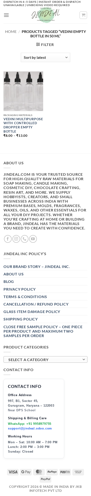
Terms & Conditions (25, 296)
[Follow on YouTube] (33, 239)
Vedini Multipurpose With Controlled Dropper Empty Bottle (23, 125)
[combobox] (46, 359)
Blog (9, 281)
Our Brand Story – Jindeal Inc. (37, 266)
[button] (6, 15)
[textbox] (44, 359)
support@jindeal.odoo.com (30, 428)
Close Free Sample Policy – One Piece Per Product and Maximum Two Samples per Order (43, 331)
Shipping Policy (21, 319)
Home (11, 31)
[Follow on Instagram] (16, 239)
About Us (14, 274)
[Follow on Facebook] (8, 239)
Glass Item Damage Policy (32, 311)
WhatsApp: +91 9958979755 (29, 424)
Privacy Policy (20, 289)
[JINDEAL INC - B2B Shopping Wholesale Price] (45, 15)
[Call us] (24, 239)
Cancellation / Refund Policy (36, 304)
